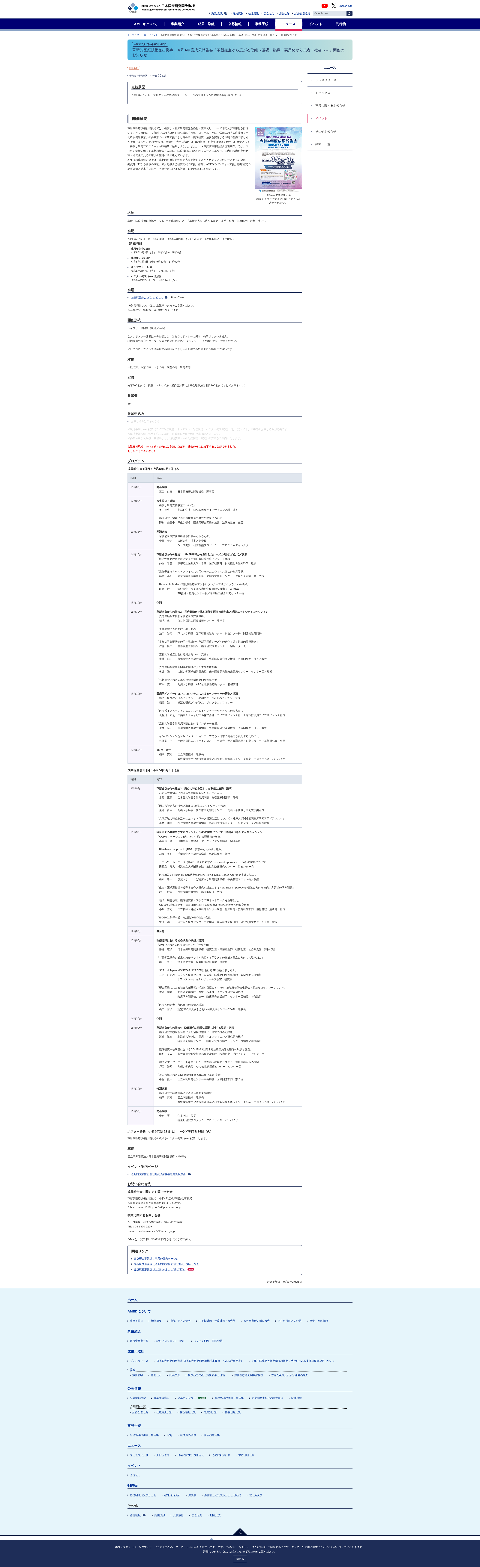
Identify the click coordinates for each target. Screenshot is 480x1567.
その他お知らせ (221, 1455)
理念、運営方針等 (180, 1320)
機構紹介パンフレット (143, 1495)
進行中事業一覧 (139, 1340)
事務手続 (134, 1425)
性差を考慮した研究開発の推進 (289, 1375)
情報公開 (137, 1375)
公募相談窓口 (162, 1397)
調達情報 (217, 13)
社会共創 (175, 1375)
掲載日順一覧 (233, 1412)
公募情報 (134, 1388)
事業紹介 (134, 1331)
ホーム (133, 1300)
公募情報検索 (138, 1397)
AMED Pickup (172, 1495)
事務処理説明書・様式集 (229, 1397)
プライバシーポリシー (243, 1551)
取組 (132, 1369)
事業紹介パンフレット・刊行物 (222, 1495)
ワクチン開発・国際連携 (208, 1340)
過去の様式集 (212, 1434)
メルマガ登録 (302, 13)
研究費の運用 (188, 1434)
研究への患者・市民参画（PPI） (207, 1375)
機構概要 (156, 1320)
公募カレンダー (191, 1397)
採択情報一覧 (188, 1412)
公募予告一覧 (140, 1412)
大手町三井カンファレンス (146, 297)
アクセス (269, 13)
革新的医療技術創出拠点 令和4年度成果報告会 (158, 1174)
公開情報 (253, 13)
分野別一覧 (210, 1412)
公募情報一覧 (164, 1412)
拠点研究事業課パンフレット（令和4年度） (163, 1269)
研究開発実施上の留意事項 (267, 1397)
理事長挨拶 (136, 1320)
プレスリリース (139, 1360)
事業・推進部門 (319, 1320)
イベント (153, 35)
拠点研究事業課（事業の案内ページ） (156, 1258)
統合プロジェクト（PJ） (171, 1340)
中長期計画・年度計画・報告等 (217, 1320)
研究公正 (156, 1375)
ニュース (141, 35)
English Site (345, 5)
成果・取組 (136, 1351)
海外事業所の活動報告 (257, 1320)
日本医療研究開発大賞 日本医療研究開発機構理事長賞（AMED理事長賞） (199, 1360)
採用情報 (238, 13)
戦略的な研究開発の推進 (248, 1375)
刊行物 (133, 1486)
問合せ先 (284, 13)
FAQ (169, 1434)
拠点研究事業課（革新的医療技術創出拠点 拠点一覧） (167, 1263)
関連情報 (296, 1397)
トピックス (163, 1455)
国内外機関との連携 (290, 1320)
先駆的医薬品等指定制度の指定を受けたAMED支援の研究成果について (293, 1360)
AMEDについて (139, 1311)
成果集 (192, 1495)
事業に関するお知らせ (191, 1455)
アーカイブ (255, 1495)
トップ (131, 35)
